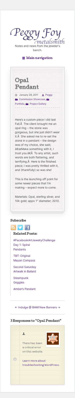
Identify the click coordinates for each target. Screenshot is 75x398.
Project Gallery (38, 103)
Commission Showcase (32, 99)
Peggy (48, 94)
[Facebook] (27, 227)
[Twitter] (20, 227)
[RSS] (13, 227)
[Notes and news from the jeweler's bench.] (37, 36)
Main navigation (39, 58)
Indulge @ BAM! (27, 307)
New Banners (49, 307)
